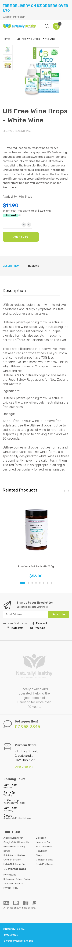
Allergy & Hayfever (13, 837)
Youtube (40, 627)
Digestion (41, 837)
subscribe (59, 614)
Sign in (21, 16)
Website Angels (24, 940)
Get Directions (25, 767)
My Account (9, 874)
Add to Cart (20, 236)
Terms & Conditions (13, 883)
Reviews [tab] (33, 265)
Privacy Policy (10, 888)
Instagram (17, 627)
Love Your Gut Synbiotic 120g (36, 566)
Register (10, 16)
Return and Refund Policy (16, 879)
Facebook (41, 623)
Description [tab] (11, 265)
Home (6, 38)
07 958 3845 (27, 726)
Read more (9, 187)
